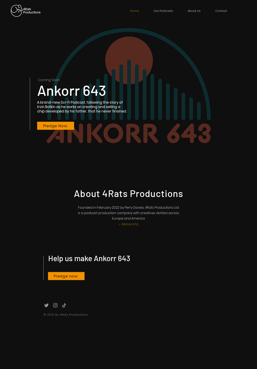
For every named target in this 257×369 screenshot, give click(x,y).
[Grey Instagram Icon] (55, 305)
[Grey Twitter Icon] (46, 305)
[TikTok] (64, 305)
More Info (130, 224)
